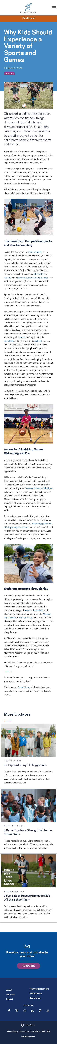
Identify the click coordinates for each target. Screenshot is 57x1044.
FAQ (48, 1031)
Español (29, 1025)
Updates (9, 74)
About (9, 990)
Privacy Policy (12, 1031)
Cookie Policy (35, 1031)
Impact (9, 999)
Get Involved (36, 994)
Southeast (28, 18)
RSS (43, 1031)
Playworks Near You (39, 989)
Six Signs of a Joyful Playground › (25, 765)
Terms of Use (24, 1031)
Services (10, 995)
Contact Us (35, 998)
